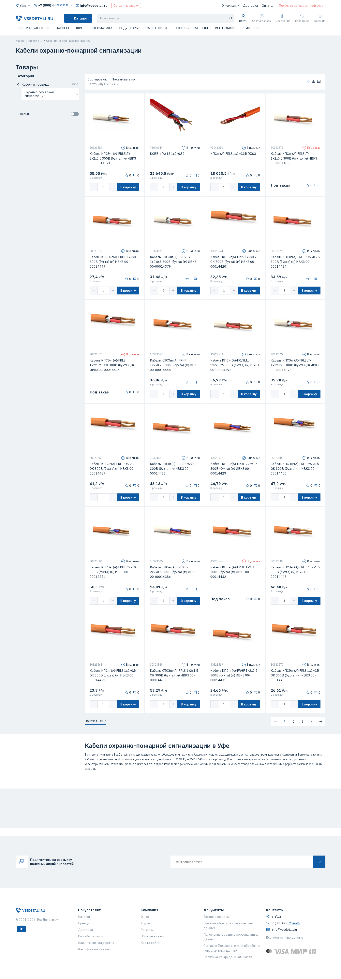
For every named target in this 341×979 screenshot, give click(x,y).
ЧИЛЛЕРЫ (251, 28)
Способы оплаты (90, 936)
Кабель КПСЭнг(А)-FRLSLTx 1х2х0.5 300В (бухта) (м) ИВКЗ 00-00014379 (173, 261)
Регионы (147, 930)
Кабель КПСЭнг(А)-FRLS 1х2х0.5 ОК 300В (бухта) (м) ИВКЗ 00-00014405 (295, 675)
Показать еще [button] (95, 721)
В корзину (128, 187)
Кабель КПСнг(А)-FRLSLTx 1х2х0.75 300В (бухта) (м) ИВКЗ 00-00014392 (234, 365)
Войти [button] (243, 21)
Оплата (267, 5)
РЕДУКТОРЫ (129, 28)
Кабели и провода (50, 84)
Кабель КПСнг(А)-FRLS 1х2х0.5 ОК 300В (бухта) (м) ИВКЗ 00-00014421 (113, 675)
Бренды (84, 923)
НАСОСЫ (62, 28)
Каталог (80, 18)
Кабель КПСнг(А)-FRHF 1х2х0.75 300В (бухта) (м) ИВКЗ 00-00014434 (295, 261)
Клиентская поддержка (96, 943)
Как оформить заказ (94, 949)
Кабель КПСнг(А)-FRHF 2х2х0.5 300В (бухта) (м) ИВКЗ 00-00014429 (233, 468)
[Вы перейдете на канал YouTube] (21, 929)
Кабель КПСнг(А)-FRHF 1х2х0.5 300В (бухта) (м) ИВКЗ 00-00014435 (233, 675)
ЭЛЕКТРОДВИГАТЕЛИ (32, 28)
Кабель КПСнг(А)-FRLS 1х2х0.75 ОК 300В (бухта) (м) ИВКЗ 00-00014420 (234, 261)
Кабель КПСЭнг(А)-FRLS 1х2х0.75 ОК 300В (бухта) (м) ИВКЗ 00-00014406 (112, 365)
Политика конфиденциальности (227, 957)
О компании (230, 5)
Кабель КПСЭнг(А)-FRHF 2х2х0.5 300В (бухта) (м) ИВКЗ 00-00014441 (114, 572)
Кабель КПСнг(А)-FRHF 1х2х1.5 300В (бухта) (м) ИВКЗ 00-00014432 (233, 572)
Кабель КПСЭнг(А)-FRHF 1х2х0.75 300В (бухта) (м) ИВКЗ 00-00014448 (174, 365)
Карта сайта (150, 943)
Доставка (250, 5)
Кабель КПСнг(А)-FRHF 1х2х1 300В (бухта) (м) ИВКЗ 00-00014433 (172, 468)
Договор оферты (216, 917)
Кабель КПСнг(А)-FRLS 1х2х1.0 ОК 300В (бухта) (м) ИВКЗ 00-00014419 (113, 468)
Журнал (146, 923)
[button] (18, 30)
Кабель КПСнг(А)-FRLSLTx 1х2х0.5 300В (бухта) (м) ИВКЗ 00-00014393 (294, 158)
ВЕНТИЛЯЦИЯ (226, 28)
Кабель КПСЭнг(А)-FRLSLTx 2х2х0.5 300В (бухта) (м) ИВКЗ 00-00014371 (113, 158)
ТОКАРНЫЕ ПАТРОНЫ (191, 28)
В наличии (22, 114)
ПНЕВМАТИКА (101, 28)
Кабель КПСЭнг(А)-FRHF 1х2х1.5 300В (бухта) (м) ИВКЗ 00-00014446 (295, 572)
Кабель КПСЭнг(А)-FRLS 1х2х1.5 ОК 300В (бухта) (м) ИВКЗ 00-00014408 (174, 675)
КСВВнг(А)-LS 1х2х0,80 (167, 154)
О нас (145, 917)
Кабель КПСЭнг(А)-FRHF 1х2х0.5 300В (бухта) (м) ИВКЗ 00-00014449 (114, 261)
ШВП (79, 28)
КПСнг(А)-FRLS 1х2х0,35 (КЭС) (233, 154)
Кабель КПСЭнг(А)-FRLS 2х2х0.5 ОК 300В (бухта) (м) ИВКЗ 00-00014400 (295, 468)
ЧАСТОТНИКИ (156, 28)
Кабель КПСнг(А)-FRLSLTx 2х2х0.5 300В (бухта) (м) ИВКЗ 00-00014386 (173, 572)
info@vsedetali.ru (93, 5)
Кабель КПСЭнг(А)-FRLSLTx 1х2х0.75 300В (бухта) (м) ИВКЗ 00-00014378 (295, 365)
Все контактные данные (284, 937)
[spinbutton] (103, 187)
